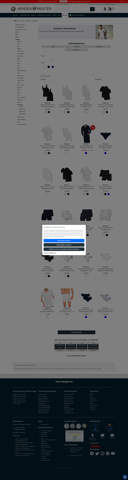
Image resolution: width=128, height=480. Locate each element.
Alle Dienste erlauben (64, 240)
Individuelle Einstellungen (50, 252)
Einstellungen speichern (64, 245)
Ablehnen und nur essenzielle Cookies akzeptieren (64, 249)
